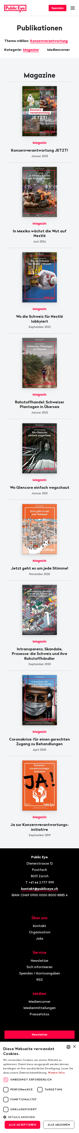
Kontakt (39, 926)
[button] (39, 1116)
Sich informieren (39, 967)
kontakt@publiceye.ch (39, 888)
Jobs (39, 938)
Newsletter (39, 960)
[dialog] (39, 1087)
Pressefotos (39, 1014)
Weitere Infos (56, 1072)
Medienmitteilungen (40, 1008)
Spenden (57, 8)
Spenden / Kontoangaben (39, 973)
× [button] (74, 1046)
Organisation (39, 932)
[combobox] (68, 1047)
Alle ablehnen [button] (59, 1124)
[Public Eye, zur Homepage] (15, 8)
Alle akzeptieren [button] (22, 1124)
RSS (39, 979)
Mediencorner (59, 49)
